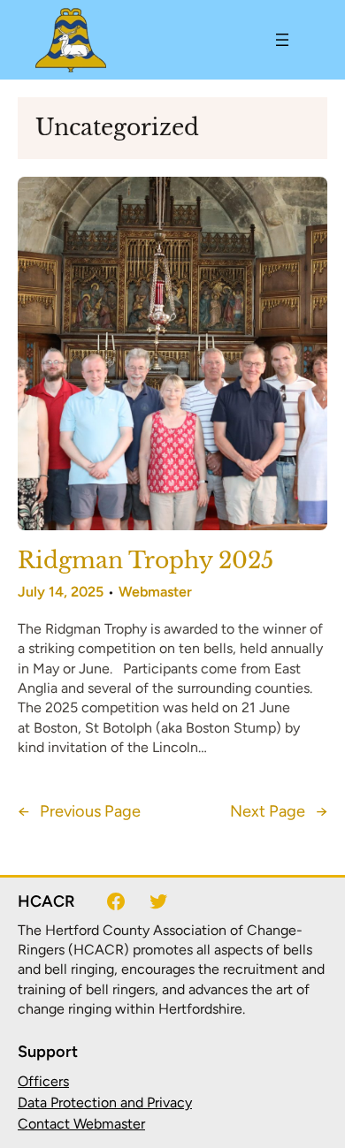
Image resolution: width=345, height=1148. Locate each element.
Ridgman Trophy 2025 (145, 561)
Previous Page (79, 811)
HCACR (46, 901)
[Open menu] (282, 39)
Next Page (278, 811)
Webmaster (155, 591)
